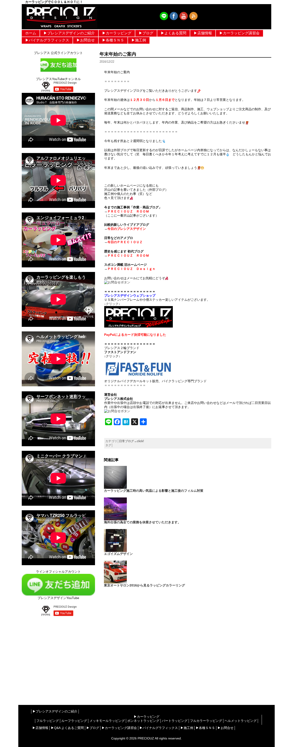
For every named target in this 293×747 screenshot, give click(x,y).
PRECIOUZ (146, 738)
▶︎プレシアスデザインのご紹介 (69, 33)
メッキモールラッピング (107, 721)
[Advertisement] (58, 656)
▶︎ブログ (146, 33)
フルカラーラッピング (206, 721)
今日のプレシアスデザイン (126, 229)
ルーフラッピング (74, 721)
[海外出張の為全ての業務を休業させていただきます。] (115, 509)
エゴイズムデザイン (118, 554)
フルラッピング (47, 721)
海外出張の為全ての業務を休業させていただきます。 (142, 522)
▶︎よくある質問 (173, 33)
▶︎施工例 (138, 40)
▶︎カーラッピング (116, 33)
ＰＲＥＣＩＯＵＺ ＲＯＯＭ (128, 211)
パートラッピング (174, 721)
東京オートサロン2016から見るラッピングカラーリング (144, 585)
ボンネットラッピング (143, 721)
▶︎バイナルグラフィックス (47, 40)
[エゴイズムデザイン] (115, 540)
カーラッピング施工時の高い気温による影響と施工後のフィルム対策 (153, 490)
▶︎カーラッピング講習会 (239, 33)
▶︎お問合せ (85, 40)
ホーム (30, 33)
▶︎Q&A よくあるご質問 (67, 728)
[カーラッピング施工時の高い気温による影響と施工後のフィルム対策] (115, 477)
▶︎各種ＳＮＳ (113, 40)
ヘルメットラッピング (241, 721)
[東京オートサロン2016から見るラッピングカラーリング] (115, 572)
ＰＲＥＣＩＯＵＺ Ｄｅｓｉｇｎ (131, 269)
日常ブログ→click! (131, 441)
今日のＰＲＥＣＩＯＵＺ (125, 242)
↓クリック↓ (112, 304)
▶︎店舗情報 (203, 33)
